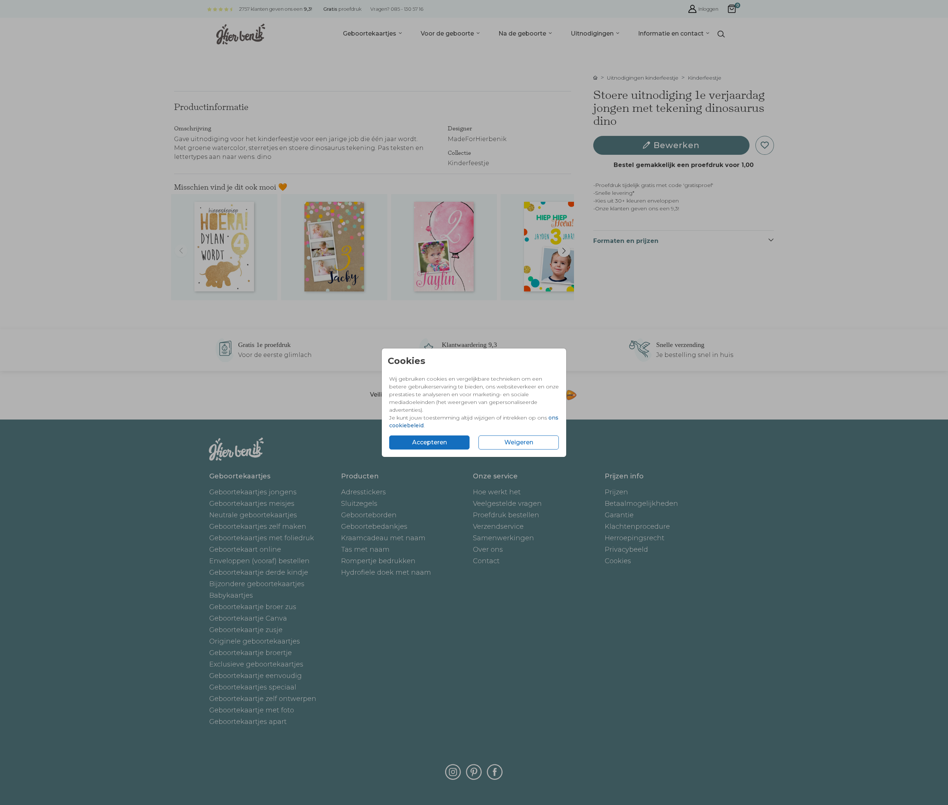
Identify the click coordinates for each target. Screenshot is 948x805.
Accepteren (429, 442)
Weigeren (518, 442)
